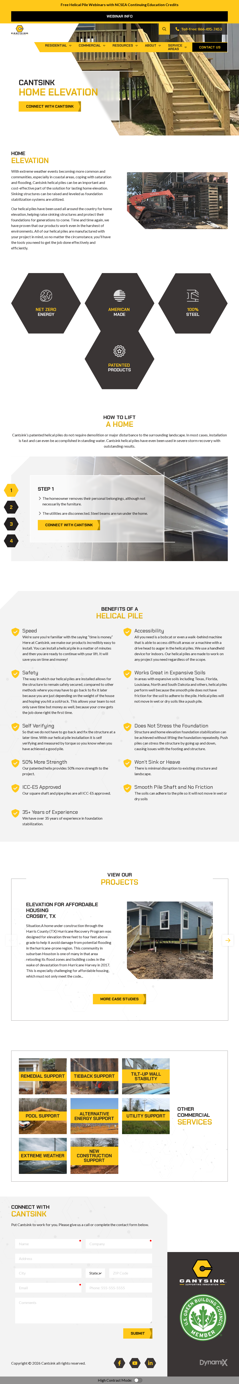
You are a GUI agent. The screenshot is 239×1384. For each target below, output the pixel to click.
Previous (11, 940)
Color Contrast (138, 1380)
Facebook (119, 1363)
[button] (46, 303)
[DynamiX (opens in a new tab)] (214, 1362)
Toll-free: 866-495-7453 (201, 29)
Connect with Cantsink (50, 106)
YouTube (135, 1363)
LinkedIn (150, 1363)
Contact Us (210, 47)
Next (227, 940)
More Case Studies (119, 999)
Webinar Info (120, 16)
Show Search (164, 29)
